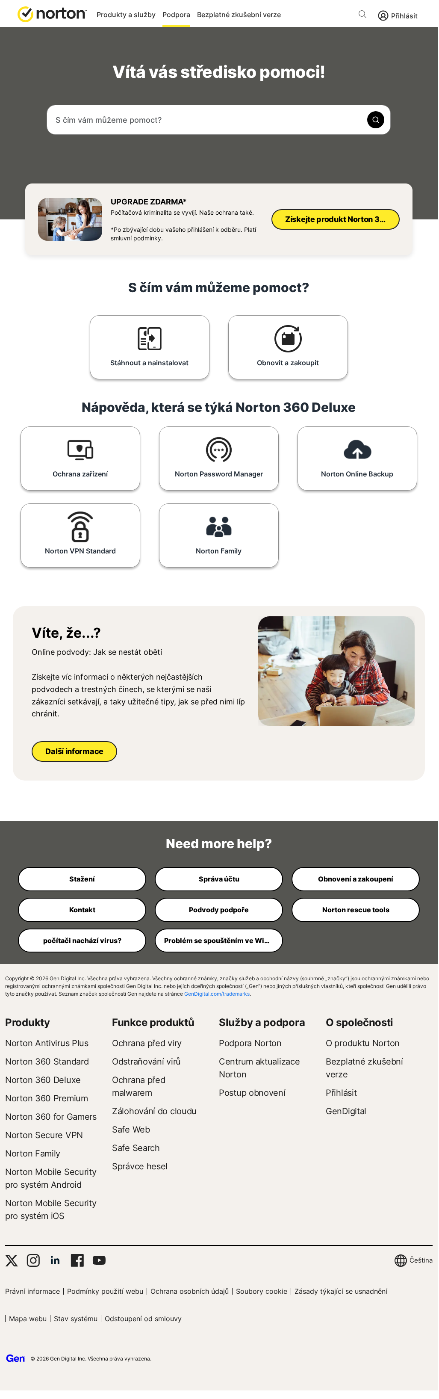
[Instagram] (33, 1260)
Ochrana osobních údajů (189, 1291)
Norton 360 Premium (46, 1098)
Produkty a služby (126, 14)
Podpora (176, 14)
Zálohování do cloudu (154, 1111)
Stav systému (75, 1318)
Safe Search (136, 1148)
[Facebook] (77, 1260)
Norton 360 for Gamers (51, 1117)
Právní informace (32, 1291)
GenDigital (346, 1111)
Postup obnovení (252, 1093)
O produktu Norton (363, 1043)
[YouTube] (99, 1260)
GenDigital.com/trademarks (217, 994)
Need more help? (219, 843)
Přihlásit (404, 16)
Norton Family (32, 1153)
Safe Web (131, 1129)
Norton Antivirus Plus (46, 1043)
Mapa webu (28, 1318)
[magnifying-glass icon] (375, 119)
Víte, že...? (66, 633)
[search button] (364, 15)
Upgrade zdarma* (149, 201)
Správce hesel (140, 1166)
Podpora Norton (250, 1043)
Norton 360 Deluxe (43, 1080)
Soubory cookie (261, 1291)
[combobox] (218, 120)
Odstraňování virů (146, 1061)
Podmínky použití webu (105, 1291)
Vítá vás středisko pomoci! (218, 72)
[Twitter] (11, 1260)
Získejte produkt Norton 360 (337, 219)
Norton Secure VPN (44, 1135)
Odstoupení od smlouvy (143, 1318)
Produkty (27, 1022)
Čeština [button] (421, 1260)
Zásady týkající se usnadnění (341, 1291)
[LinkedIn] (55, 1260)
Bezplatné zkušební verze (239, 14)
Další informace (74, 751)
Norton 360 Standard (46, 1061)
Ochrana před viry (147, 1043)
